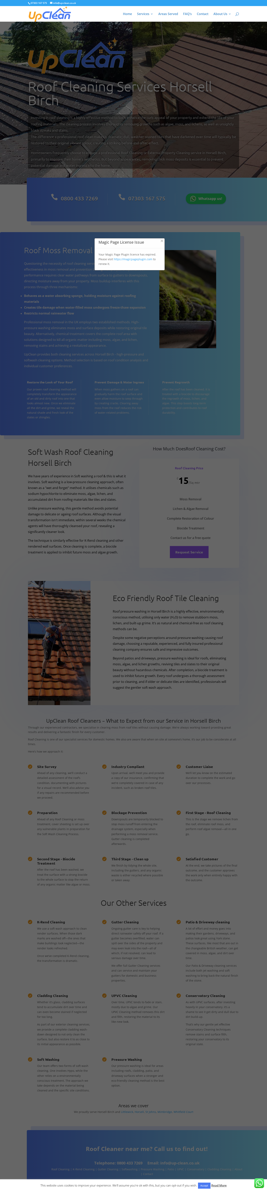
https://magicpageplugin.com (133, 259)
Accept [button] (204, 1185)
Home (127, 14)
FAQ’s (187, 14)
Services (143, 14)
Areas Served (168, 14)
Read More (219, 1185)
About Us (220, 14)
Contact (202, 14)
